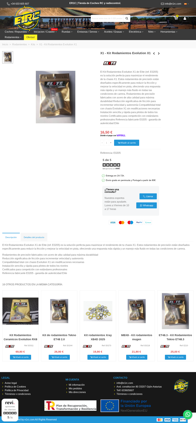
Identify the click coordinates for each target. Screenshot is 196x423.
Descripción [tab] (11, 237)
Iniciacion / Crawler (45, 31)
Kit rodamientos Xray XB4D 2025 (98, 337)
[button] (148, 196)
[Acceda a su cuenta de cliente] (186, 18)
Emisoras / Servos (87, 31)
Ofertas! (30, 37)
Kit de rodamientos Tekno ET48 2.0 (59, 337)
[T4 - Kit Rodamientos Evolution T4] (154, 53)
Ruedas (66, 31)
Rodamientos (12, 37)
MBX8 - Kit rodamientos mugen (136, 337)
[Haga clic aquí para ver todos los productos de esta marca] (109, 63)
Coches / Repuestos (16, 31)
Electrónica (135, 31)
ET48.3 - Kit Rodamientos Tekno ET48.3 (175, 337)
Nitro (150, 31)
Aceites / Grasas (113, 31)
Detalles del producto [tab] (34, 237)
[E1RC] (181, 386)
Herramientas (167, 31)
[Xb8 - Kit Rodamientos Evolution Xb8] (158, 53)
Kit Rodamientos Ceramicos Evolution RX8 (20, 337)
